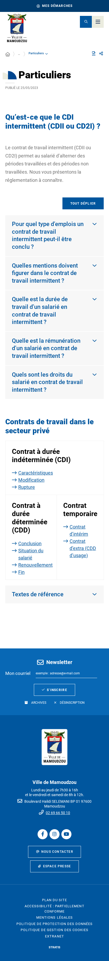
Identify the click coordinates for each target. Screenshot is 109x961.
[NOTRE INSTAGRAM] (54, 834)
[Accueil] (7, 54)
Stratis (54, 947)
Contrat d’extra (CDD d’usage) (83, 548)
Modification (31, 480)
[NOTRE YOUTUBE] (66, 834)
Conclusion (30, 543)
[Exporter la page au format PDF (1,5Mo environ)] (93, 53)
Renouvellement (35, 565)
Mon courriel (17, 673)
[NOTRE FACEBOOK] (42, 834)
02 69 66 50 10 (58, 813)
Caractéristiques (35, 473)
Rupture (26, 487)
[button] (86, 22)
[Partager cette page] (101, 53)
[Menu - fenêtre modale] (98, 22)
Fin (21, 572)
